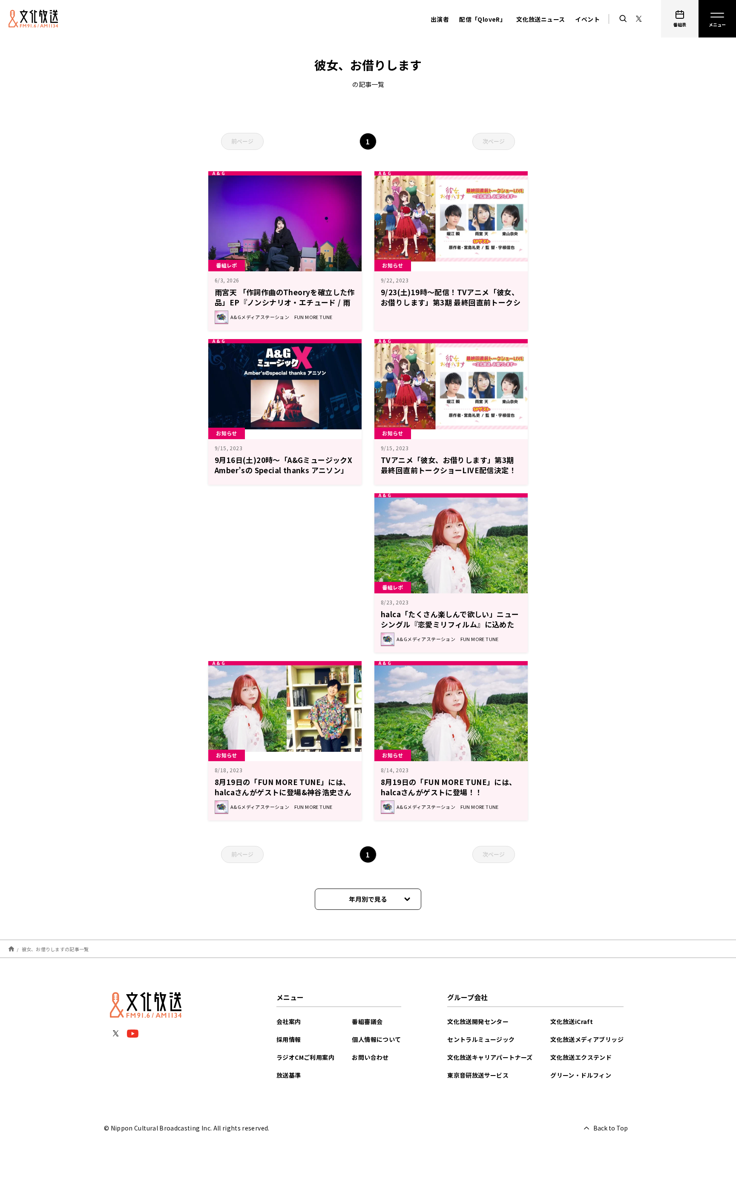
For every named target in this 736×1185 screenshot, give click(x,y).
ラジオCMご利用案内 (305, 1057)
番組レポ (226, 265)
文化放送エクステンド (581, 1057)
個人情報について (376, 1039)
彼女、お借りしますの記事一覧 (55, 948)
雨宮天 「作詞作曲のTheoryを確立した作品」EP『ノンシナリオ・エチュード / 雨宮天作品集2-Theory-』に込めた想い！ (285, 302)
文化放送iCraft (571, 1021)
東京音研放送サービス (478, 1075)
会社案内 (288, 1021)
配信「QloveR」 (482, 19)
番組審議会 (367, 1021)
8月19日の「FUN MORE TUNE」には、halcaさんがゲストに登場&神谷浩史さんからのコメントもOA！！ (283, 792)
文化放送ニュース (540, 19)
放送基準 (288, 1075)
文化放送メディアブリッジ (587, 1039)
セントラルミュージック (481, 1039)
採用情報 (288, 1039)
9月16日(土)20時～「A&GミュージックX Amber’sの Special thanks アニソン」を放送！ (287, 470)
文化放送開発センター (478, 1021)
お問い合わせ (370, 1057)
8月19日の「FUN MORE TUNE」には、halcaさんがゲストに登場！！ (449, 787)
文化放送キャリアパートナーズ (490, 1057)
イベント (587, 19)
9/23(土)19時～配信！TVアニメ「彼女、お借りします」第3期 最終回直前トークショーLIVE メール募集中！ (450, 302)
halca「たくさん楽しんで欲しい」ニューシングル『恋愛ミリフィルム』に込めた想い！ (450, 624)
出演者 (440, 19)
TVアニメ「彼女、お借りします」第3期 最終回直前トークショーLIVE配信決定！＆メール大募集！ (448, 470)
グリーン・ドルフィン (580, 1075)
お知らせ (392, 265)
